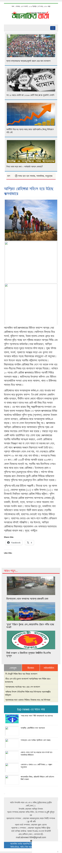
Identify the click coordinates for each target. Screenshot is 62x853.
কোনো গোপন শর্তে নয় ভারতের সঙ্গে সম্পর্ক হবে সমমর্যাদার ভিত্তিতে (36, 753)
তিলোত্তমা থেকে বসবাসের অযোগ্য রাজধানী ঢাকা (27, 598)
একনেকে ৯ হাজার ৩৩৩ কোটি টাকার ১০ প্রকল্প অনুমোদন (36, 765)
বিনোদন (31, 668)
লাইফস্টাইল (49, 668)
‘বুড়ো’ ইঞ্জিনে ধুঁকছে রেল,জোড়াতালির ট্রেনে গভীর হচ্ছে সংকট (30, 625)
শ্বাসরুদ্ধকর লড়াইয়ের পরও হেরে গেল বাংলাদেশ (22, 686)
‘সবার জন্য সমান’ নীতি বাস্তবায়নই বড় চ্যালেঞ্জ (37, 715)
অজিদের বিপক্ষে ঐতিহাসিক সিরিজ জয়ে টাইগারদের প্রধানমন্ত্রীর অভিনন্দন (28, 693)
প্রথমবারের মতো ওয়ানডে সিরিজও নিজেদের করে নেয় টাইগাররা (27, 699)
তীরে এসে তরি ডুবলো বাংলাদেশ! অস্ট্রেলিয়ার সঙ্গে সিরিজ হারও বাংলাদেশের (28, 680)
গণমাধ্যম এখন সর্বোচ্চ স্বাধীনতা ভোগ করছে (36, 740)
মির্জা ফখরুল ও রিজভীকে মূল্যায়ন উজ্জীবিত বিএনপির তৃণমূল (28, 654)
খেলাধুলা (12, 668)
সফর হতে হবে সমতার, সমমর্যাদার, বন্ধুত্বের (30, 176)
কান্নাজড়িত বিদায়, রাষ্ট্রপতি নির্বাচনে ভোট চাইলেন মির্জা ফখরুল (37, 778)
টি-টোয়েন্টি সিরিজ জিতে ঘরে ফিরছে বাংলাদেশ (21, 673)
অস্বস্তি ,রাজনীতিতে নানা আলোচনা (33, 727)
